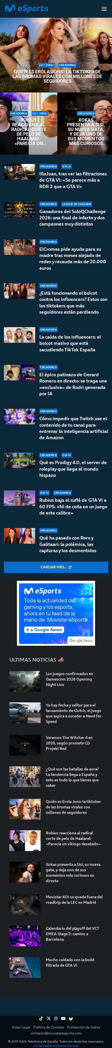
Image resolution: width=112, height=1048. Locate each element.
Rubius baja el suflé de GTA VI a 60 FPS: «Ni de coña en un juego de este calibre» (73, 506)
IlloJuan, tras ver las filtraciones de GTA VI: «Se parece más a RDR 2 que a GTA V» (73, 180)
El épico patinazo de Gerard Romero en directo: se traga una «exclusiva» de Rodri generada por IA (73, 384)
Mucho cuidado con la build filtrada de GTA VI (70, 962)
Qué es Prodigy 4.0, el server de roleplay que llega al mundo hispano (73, 468)
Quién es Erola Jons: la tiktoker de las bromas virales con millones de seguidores (57, 76)
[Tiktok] (41, 1018)
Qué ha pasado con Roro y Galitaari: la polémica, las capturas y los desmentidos (67, 544)
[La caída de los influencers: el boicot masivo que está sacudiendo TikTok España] (19, 335)
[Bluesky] (71, 1018)
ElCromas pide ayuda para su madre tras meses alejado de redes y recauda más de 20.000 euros (72, 258)
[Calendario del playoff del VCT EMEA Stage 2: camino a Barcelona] (25, 936)
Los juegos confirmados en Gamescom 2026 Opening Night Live (69, 679)
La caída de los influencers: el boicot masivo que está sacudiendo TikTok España (70, 343)
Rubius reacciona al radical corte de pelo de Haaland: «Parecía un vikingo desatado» (28, 132)
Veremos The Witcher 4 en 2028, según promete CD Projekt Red (69, 743)
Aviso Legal (21, 1027)
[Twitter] (49, 1018)
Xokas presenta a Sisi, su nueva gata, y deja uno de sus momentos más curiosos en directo (86, 132)
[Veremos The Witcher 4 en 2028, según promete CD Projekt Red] (25, 745)
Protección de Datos (83, 1027)
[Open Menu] (104, 8)
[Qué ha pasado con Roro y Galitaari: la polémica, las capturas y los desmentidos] (19, 536)
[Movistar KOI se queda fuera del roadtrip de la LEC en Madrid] (25, 904)
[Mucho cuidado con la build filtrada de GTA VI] (25, 967)
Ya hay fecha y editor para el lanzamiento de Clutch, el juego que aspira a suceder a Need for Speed (73, 713)
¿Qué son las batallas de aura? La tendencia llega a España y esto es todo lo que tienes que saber (72, 777)
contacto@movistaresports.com (56, 1033)
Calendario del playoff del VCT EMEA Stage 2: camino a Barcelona (72, 934)
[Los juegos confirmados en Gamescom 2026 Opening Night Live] (25, 681)
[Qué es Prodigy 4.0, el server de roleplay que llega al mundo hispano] (19, 460)
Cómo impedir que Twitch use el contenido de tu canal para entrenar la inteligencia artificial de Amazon (73, 428)
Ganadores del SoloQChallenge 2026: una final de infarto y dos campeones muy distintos (72, 217)
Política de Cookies (48, 1027)
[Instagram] (56, 1018)
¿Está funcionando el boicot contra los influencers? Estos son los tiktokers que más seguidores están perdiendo (73, 302)
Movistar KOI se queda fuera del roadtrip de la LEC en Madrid (74, 899)
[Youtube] (63, 1018)
